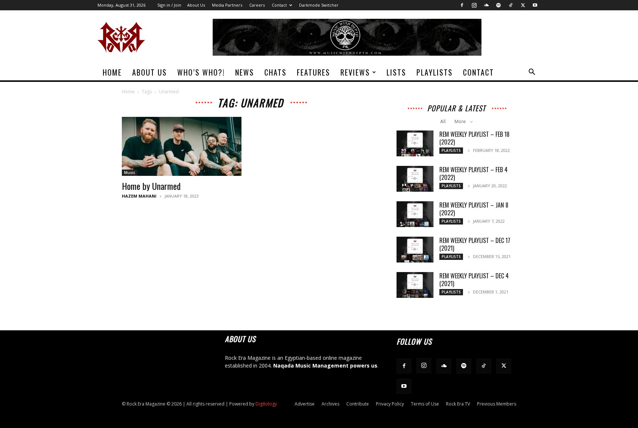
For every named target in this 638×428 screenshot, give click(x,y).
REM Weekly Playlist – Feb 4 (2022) (473, 173)
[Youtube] (535, 5)
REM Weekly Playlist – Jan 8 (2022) (473, 209)
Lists (396, 72)
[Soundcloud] (486, 5)
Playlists (434, 72)
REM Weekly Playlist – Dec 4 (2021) (474, 279)
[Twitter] (522, 5)
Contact (279, 5)
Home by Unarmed (151, 185)
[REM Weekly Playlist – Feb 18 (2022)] (415, 143)
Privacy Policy (390, 404)
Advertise (305, 404)
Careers (257, 5)
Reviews (355, 72)
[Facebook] (461, 5)
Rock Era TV (458, 404)
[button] (532, 72)
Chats (275, 72)
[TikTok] (510, 5)
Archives (330, 404)
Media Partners (227, 5)
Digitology (266, 404)
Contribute (357, 404)
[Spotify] (498, 5)
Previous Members (496, 404)
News (244, 72)
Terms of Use (425, 404)
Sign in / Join (169, 5)
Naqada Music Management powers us (325, 365)
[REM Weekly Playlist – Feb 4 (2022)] (415, 179)
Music (129, 172)
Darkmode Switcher (319, 5)
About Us (196, 5)
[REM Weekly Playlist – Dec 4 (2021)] (415, 285)
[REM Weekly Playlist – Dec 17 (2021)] (415, 249)
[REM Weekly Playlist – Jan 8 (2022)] (415, 214)
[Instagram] (474, 5)
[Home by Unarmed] (181, 146)
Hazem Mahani (139, 196)
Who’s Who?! (201, 72)
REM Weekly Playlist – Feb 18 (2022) (474, 138)
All (443, 121)
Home (112, 72)
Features (313, 72)
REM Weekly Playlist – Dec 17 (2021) (474, 244)
